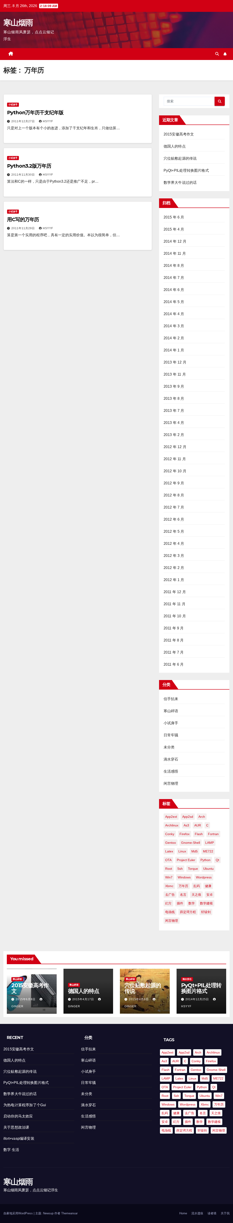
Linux (182, 851)
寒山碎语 (171, 711)
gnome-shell (190, 842)
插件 (180, 903)
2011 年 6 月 (174, 664)
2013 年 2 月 (174, 435)
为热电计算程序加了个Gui (24, 1105)
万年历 (183, 886)
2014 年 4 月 (174, 314)
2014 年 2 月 (174, 338)
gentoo (170, 842)
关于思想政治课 (16, 1127)
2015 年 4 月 (174, 229)
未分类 (169, 747)
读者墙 (212, 1213)
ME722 (208, 851)
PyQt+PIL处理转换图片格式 (186, 170)
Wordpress (204, 877)
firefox (185, 834)
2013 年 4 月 (174, 423)
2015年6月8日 (26, 999)
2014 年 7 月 (174, 278)
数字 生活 (11, 1150)
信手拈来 (171, 699)
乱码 (196, 886)
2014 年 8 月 (174, 265)
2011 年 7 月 (174, 652)
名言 (183, 894)
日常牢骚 (171, 735)
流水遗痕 (197, 1213)
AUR (197, 825)
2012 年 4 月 (174, 543)
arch (201, 816)
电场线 (170, 912)
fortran (213, 834)
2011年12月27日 (23, 121)
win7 (168, 877)
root (168, 868)
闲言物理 (171, 783)
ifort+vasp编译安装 (18, 1138)
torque (193, 868)
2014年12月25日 (197, 999)
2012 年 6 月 (174, 519)
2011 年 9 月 (174, 628)
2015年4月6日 (139, 999)
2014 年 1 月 (174, 350)
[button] (217, 54)
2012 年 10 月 (175, 471)
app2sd (187, 816)
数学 (191, 903)
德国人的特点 (175, 146)
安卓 (209, 894)
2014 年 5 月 (174, 302)
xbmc (169, 886)
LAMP (209, 842)
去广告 (170, 894)
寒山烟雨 (18, 22)
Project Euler (186, 860)
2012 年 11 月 (175, 459)
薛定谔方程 (188, 912)
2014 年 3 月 (174, 326)
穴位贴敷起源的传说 (180, 158)
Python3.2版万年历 (29, 166)
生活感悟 (171, 771)
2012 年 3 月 (174, 556)
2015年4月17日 (83, 999)
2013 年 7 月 (174, 411)
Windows (184, 877)
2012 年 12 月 (175, 447)
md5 (194, 851)
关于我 (225, 1213)
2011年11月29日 (23, 228)
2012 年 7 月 (174, 507)
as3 (186, 825)
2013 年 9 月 (174, 386)
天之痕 (196, 894)
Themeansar (69, 1213)
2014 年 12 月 (175, 241)
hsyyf (48, 121)
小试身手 (13, 104)
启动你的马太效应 (18, 1116)
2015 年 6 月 (174, 217)
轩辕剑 (206, 912)
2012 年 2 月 (174, 568)
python (205, 860)
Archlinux (171, 825)
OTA (168, 860)
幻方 (168, 903)
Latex (169, 851)
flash (199, 834)
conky (169, 834)
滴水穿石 (171, 759)
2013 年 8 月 (174, 398)
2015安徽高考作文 (179, 134)
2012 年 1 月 (174, 580)
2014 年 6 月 (174, 290)
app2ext (171, 816)
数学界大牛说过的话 (180, 182)
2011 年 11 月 (174, 604)
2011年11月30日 (23, 174)
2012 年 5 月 (174, 531)
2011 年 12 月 (175, 592)
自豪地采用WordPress (18, 1213)
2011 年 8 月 (174, 640)
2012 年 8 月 (174, 495)
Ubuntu (208, 868)
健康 (208, 886)
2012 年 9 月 (174, 483)
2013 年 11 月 (175, 374)
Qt (217, 860)
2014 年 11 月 (175, 253)
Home (183, 1213)
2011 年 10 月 (175, 616)
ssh (180, 868)
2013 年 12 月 (175, 362)
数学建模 (206, 903)
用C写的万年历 (23, 219)
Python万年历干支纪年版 (35, 112)
